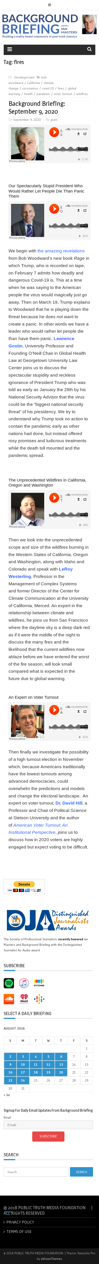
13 (61, 1064)
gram (54, 120)
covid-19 (48, 88)
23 (10, 1080)
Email (7, 1117)
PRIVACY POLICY (20, 1222)
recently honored (70, 939)
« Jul (7, 1095)
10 (23, 1064)
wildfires (82, 94)
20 (61, 1072)
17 (23, 1072)
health (28, 94)
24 (23, 1080)
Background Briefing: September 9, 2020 (37, 107)
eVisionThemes (51, 1259)
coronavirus (30, 88)
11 (36, 1064)
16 (10, 1072)
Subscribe (48, 1136)
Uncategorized (24, 77)
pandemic (43, 94)
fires (61, 88)
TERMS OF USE (19, 1231)
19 (48, 1072)
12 (48, 1064)
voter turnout (63, 94)
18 (36, 1072)
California (33, 83)
